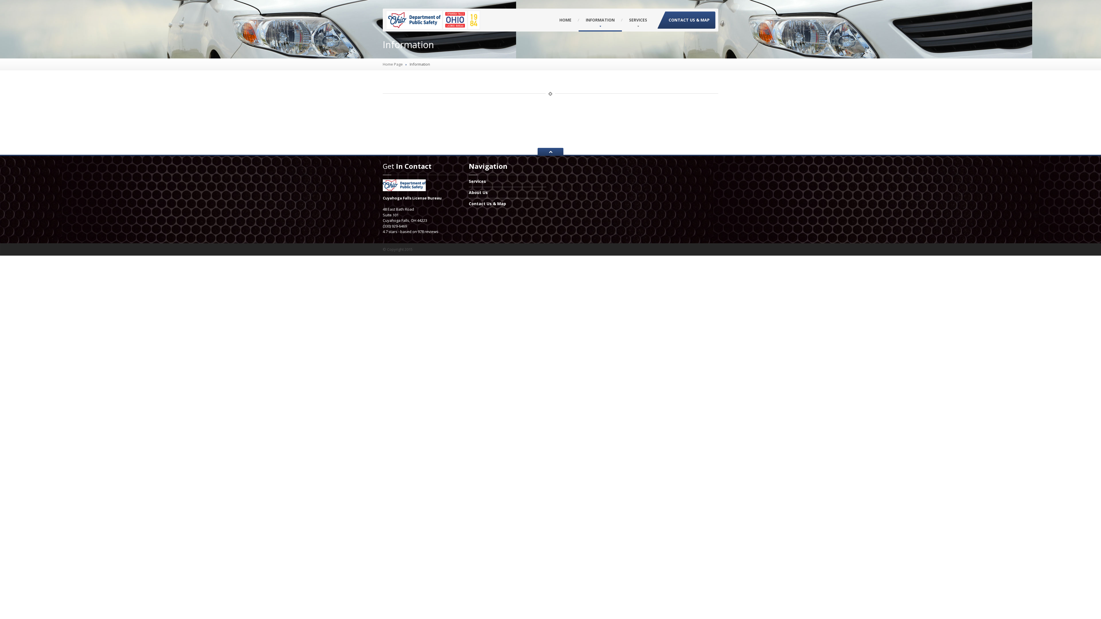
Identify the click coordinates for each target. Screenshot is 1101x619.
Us (478, 192)
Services (638, 20)
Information (600, 20)
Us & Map (487, 203)
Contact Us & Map (689, 20)
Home (565, 20)
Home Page (393, 64)
